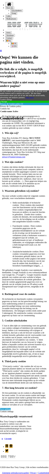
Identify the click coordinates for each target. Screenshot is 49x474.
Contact (9, 38)
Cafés (8, 16)
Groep (13, 13)
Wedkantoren (11, 19)
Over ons (9, 8)
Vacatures (10, 35)
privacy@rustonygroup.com (13, 157)
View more (30, 98)
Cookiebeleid (43, 473)
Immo (8, 33)
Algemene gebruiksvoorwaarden (15, 473)
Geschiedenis (16, 11)
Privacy (33, 473)
